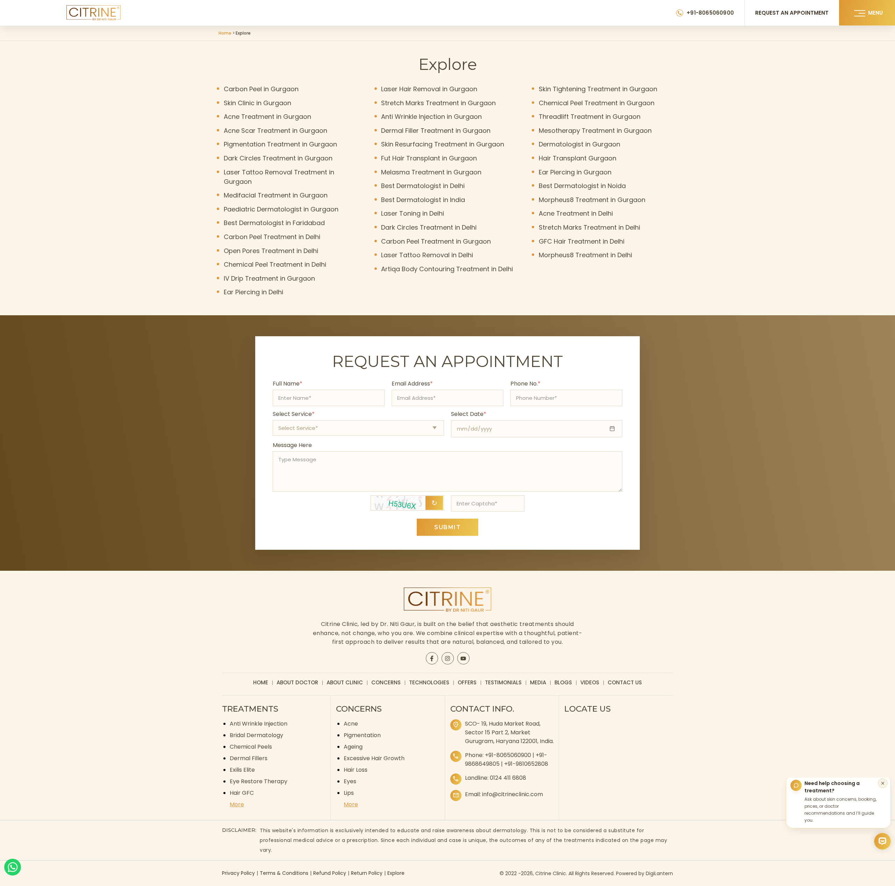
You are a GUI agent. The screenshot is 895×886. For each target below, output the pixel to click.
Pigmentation (362, 735)
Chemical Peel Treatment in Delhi (275, 264)
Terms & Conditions (284, 873)
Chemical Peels (251, 747)
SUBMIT (447, 527)
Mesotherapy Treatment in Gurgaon (595, 130)
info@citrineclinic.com (512, 794)
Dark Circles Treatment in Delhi (429, 227)
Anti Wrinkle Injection (258, 724)
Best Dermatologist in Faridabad (274, 222)
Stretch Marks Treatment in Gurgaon (438, 103)
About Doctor (297, 682)
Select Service (294, 414)
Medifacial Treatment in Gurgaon (276, 195)
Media (538, 682)
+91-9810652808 (526, 764)
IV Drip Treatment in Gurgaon (269, 278)
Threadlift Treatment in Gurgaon (589, 116)
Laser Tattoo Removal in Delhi (427, 255)
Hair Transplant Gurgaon (577, 158)
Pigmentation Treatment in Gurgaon (280, 144)
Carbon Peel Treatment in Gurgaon (436, 241)
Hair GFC (242, 793)
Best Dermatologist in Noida (582, 185)
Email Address (412, 384)
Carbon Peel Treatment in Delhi (272, 236)
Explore (395, 873)
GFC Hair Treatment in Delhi (581, 241)
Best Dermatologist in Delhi (423, 185)
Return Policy (366, 873)
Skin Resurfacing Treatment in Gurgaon (442, 144)
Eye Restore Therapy (258, 781)
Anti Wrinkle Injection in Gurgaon (431, 116)
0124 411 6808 (508, 778)
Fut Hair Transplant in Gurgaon (429, 158)
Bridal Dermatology (256, 735)
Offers (467, 682)
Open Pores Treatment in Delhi (271, 250)
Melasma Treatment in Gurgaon (431, 172)
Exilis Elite (242, 770)
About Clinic (345, 682)
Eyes (350, 781)
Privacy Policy (238, 873)
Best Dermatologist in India (423, 199)
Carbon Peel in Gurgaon (261, 89)
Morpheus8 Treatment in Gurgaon (592, 199)
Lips (349, 793)
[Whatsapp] (12, 867)
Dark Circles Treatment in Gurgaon (278, 158)
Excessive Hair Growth (374, 758)
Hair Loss (355, 770)
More (237, 804)
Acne (351, 724)
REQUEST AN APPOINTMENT (792, 12)
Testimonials (503, 682)
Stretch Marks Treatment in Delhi (589, 227)
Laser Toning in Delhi (412, 213)
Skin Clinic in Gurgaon (257, 103)
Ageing (353, 747)
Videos (589, 682)
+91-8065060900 (710, 12)
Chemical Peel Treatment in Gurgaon (596, 103)
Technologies (429, 682)
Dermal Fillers (248, 758)
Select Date (468, 414)
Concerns (386, 682)
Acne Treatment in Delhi (576, 213)
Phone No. (525, 384)
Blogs (563, 682)
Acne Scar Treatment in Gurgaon (275, 130)
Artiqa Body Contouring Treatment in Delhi (447, 269)
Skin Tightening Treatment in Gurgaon (598, 89)
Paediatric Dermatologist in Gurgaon (281, 209)
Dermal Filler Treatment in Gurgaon (436, 130)
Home (225, 33)
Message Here (292, 445)
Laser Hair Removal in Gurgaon (429, 89)
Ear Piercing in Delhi (253, 292)
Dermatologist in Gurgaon (579, 144)
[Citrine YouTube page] (463, 658)
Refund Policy (329, 873)
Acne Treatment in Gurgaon (267, 116)
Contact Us (625, 682)
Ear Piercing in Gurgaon (575, 172)
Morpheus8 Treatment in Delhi (585, 255)
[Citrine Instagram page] (447, 658)
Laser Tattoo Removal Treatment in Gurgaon (279, 177)
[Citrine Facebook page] (432, 658)
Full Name (287, 384)
